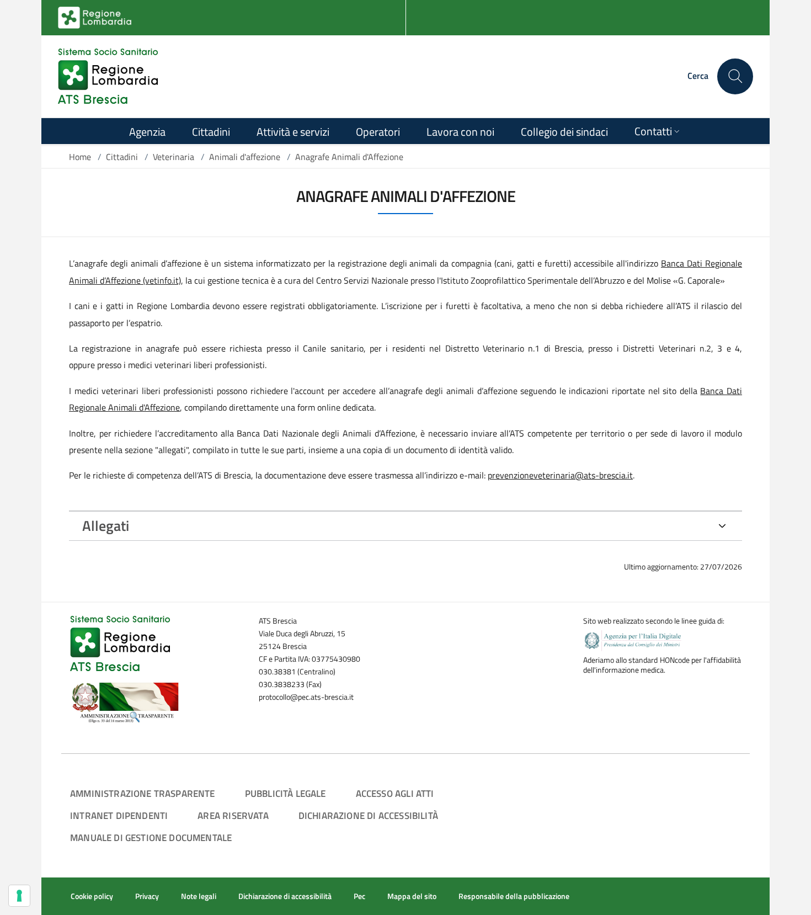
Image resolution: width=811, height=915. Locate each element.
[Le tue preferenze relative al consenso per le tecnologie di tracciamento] (19, 895)
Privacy (147, 896)
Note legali (198, 896)
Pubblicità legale (285, 793)
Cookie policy (92, 896)
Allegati (105, 525)
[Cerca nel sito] (735, 76)
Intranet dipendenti (119, 815)
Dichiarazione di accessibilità (368, 815)
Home (80, 156)
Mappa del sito (411, 896)
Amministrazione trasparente (142, 793)
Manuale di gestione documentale (151, 837)
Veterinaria (173, 156)
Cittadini (122, 156)
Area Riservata (233, 815)
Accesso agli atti (395, 793)
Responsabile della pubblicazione (513, 896)
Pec (359, 896)
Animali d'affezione (244, 156)
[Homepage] (108, 76)
